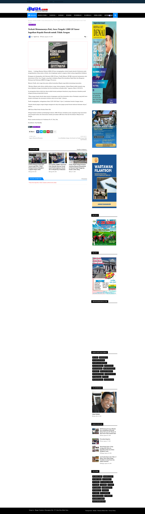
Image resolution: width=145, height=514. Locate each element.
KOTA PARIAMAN (98, 365)
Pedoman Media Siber (58, 1)
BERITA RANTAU (108, 487)
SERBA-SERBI (98, 15)
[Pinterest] (48, 131)
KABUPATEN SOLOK (99, 360)
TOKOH (111, 484)
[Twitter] (41, 131)
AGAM (96, 357)
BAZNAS (106, 490)
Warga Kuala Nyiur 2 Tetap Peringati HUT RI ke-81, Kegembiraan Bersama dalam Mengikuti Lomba (107, 449)
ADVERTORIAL (105, 493)
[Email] (51, 131)
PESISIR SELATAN (110, 374)
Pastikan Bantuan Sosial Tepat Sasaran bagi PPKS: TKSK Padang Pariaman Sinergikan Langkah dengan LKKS (36, 167)
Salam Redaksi (96, 414)
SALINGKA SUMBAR (107, 482)
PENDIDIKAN (77, 15)
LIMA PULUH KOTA (109, 368)
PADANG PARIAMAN (107, 371)
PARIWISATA (97, 490)
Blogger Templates (39, 510)
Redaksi (51, 1)
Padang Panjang (97, 376)
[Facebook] (37, 131)
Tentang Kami (45, 1)
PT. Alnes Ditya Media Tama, (61, 510)
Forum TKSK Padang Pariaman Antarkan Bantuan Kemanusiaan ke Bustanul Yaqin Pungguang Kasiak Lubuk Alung (77, 167)
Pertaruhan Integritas (105, 439)
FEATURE (96, 482)
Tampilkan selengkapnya (82, 149)
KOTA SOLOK (109, 365)
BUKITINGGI (104, 357)
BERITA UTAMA (42, 15)
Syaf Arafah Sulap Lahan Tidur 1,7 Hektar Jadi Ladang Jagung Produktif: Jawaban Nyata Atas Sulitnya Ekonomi (108, 459)
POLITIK (96, 484)
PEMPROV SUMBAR (99, 498)
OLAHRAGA (87, 15)
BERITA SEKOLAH (98, 495)
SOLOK (106, 376)
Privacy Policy (112, 510)
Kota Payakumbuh (98, 368)
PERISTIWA (109, 495)
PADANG (96, 371)
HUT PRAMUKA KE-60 (99, 501)
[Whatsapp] (44, 131)
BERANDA (33, 15)
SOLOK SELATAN (98, 379)
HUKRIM (68, 15)
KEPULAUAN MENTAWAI (100, 363)
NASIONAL (52, 15)
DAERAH (60, 15)
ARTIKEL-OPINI (98, 476)
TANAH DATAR (109, 379)
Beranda (30, 20)
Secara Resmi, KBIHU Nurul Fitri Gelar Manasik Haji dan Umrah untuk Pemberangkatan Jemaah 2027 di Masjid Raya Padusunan (57, 167)
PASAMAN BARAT (98, 374)
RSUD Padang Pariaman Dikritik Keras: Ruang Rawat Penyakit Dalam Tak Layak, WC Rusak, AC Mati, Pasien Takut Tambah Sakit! (108, 431)
